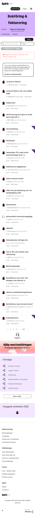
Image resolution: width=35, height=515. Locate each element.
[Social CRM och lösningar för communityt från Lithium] (29, 511)
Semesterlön (11, 205)
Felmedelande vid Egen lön (17, 240)
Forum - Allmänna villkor (8, 471)
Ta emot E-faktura (13, 82)
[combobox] (17, 43)
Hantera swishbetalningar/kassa (19, 292)
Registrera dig (15, 8)
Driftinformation (13, 388)
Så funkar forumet (14, 366)
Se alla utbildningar (7, 461)
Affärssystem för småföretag (10, 439)
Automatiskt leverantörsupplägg (19, 216)
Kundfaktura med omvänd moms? (19, 304)
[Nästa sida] (27, 329)
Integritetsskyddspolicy (8, 474)
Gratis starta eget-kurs (8, 455)
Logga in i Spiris (13, 370)
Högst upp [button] (2, 510)
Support (4, 486)
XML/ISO (9, 228)
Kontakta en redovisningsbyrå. (12, 74)
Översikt (4, 29)
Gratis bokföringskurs (8, 452)
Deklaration (10, 103)
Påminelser (10, 141)
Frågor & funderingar (17, 29)
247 (24, 329)
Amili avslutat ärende (14, 178)
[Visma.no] (7, 3)
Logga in (24, 8)
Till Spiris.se (5, 490)
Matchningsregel (13, 266)
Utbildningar (12, 375)
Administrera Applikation (16, 167)
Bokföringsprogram (7, 433)
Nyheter (15, 34)
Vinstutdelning (12, 129)
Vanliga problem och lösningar (18, 379)
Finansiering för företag (8, 442)
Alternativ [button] (29, 40)
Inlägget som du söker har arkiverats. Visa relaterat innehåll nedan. (15, 56)
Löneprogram (5, 436)
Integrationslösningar (15, 384)
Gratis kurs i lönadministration (10, 458)
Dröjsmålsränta (12, 318)
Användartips (6, 34)
